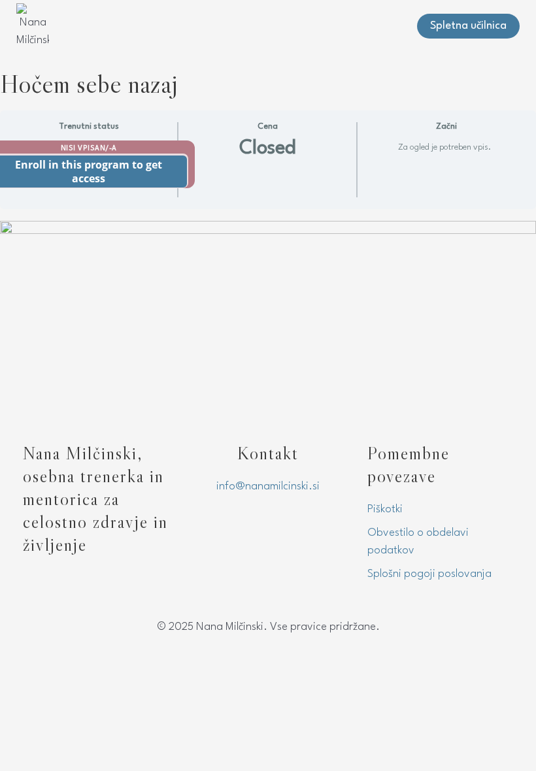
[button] (395, 26)
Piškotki (385, 509)
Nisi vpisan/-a (89, 148)
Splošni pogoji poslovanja (429, 574)
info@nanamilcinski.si (268, 486)
